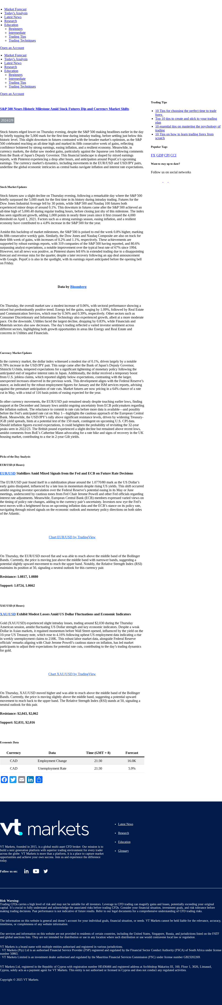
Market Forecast (15, 9)
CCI (173, 155)
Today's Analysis (16, 13)
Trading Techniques (22, 40)
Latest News (12, 17)
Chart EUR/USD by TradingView (72, 537)
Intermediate (17, 32)
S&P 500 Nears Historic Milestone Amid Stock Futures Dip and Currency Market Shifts (64, 109)
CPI (167, 155)
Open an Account (12, 48)
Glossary (123, 850)
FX (153, 155)
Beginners (16, 29)
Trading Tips (17, 36)
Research (10, 21)
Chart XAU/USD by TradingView (72, 674)
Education (11, 25)
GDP (159, 155)
